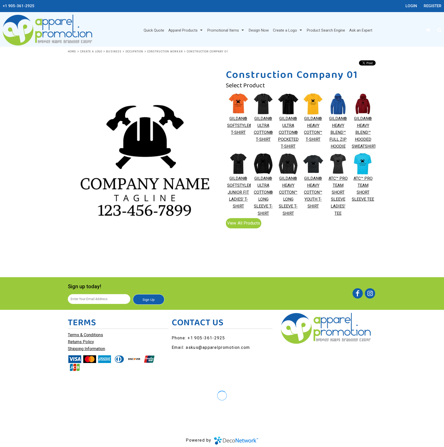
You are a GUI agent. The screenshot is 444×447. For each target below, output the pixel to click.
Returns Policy (81, 341)
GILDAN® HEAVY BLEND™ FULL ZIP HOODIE (338, 132)
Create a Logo (91, 51)
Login (411, 6)
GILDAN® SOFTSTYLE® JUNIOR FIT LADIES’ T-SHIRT (239, 192)
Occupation (134, 51)
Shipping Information (86, 348)
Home (72, 51)
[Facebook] (358, 293)
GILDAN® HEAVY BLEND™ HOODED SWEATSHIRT (364, 132)
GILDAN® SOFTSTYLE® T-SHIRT (239, 125)
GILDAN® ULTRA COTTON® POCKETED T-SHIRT (288, 132)
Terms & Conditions (85, 334)
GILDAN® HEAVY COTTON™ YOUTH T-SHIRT (313, 192)
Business (114, 51)
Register (432, 6)
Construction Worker (165, 51)
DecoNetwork (236, 440)
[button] (185, 30)
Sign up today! (84, 286)
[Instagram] (370, 293)
